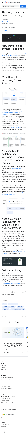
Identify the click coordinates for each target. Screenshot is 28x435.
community (5, 309)
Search (23, 6)
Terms (2, 432)
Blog (2, 361)
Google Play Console (5, 398)
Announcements (13, 304)
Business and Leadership (8, 306)
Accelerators (4, 384)
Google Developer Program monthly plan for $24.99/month (12, 112)
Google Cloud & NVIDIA (6, 388)
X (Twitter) (3, 369)
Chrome (3, 420)
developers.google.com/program (12, 283)
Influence (20, 306)
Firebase (3, 422)
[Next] (24, 315)
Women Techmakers (5, 386)
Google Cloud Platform (6, 424)
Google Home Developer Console (8, 409)
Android (3, 417)
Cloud (4, 304)
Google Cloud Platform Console (8, 396)
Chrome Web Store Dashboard (8, 407)
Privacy (6, 432)
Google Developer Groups (7, 379)
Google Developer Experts (7, 381)
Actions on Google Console (7, 402)
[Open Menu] (3, 2)
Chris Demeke (5, 21)
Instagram (3, 365)
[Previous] (4, 315)
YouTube (3, 372)
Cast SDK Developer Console (7, 405)
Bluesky (2, 363)
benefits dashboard (16, 127)
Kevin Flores (5, 26)
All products (3, 426)
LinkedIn (3, 367)
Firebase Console (5, 400)
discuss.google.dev (16, 168)
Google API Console (5, 394)
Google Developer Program (18, 309)
